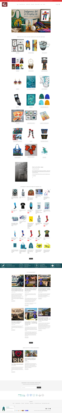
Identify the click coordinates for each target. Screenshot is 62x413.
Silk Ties (18, 107)
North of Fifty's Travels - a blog (45, 403)
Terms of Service (27, 403)
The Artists (22, 403)
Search (13, 403)
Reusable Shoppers (17, 157)
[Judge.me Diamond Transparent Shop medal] (28, 395)
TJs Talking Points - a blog (37, 403)
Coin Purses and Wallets (44, 141)
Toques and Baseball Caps (44, 107)
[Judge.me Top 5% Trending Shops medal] (43, 395)
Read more (26, 305)
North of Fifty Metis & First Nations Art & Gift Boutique (41, 410)
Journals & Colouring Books (44, 123)
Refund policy (31, 403)
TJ (32, 177)
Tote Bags (17, 123)
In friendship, (34, 175)
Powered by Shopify (48, 410)
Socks (31, 141)
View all (31, 258)
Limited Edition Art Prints (31, 123)
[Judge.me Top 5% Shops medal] (40, 395)
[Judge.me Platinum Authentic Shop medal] (34, 395)
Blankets (31, 107)
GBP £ (13, 408)
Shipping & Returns (17, 403)
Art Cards (44, 157)
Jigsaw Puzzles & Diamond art (18, 141)
